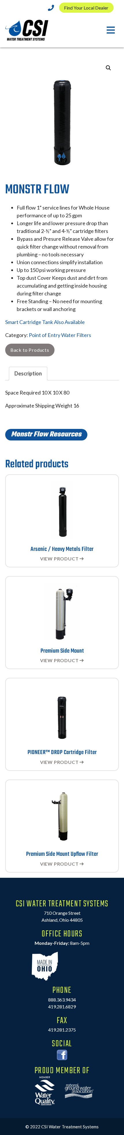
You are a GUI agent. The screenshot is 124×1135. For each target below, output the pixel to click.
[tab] (28, 373)
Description (28, 373)
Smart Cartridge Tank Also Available (45, 322)
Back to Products (29, 350)
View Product (59, 558)
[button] (108, 68)
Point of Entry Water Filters (60, 335)
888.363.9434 (62, 999)
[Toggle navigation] (110, 30)
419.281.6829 (62, 1006)
